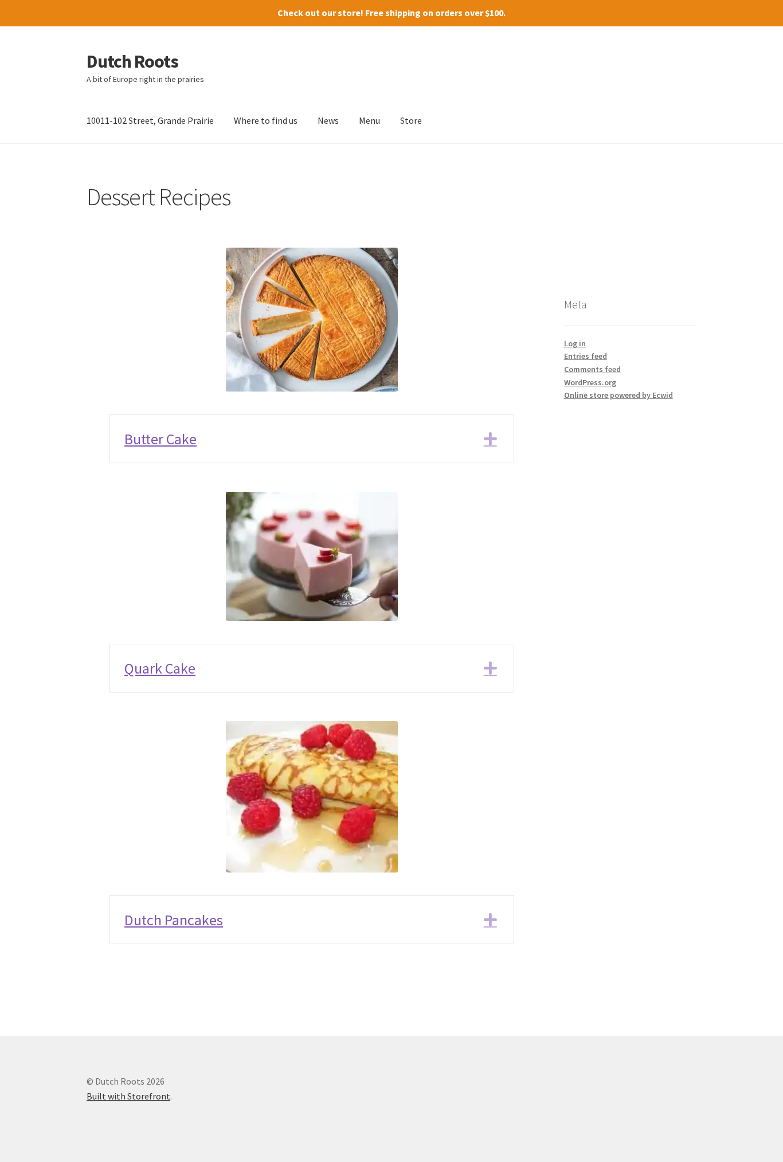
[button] (312, 439)
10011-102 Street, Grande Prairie (150, 120)
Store (411, 120)
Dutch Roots (132, 61)
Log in (575, 343)
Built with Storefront (128, 1096)
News (328, 120)
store (349, 12)
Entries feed (585, 356)
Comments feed (592, 369)
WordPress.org (590, 382)
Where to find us (265, 120)
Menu (369, 120)
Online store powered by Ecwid (618, 395)
